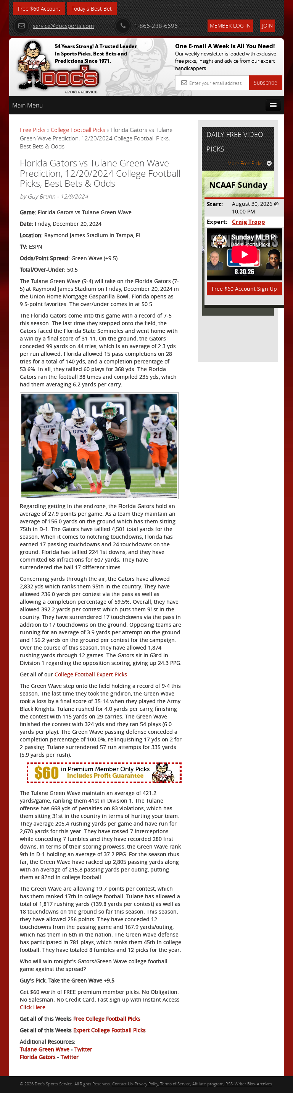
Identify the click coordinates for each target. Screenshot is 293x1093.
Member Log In (230, 25)
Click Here (32, 1007)
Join (267, 25)
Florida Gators (38, 1056)
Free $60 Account (39, 8)
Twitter (83, 1049)
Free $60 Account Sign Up (244, 288)
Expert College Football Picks (109, 1030)
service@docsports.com (63, 25)
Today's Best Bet (92, 8)
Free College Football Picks (106, 1018)
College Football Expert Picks (91, 674)
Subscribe (265, 82)
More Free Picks (244, 163)
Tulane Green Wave (44, 1049)
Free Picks (32, 130)
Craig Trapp (248, 222)
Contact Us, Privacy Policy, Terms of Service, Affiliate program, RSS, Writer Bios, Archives (192, 1083)
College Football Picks (78, 130)
